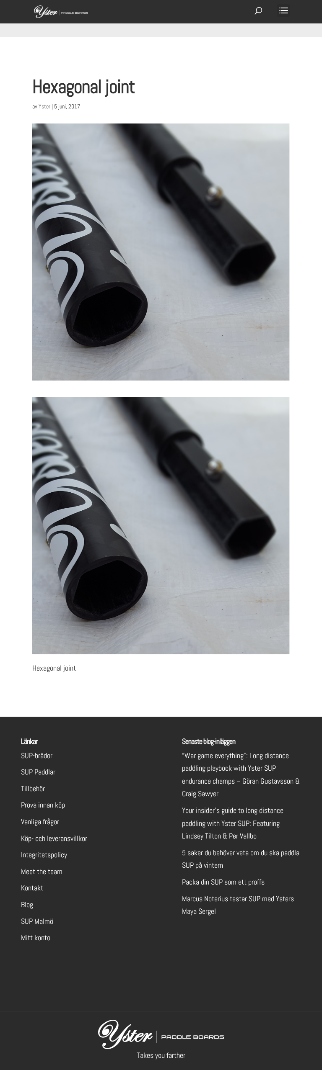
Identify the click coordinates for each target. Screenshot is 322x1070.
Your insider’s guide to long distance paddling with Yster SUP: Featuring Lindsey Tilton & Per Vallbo (232, 823)
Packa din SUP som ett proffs (223, 882)
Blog (27, 904)
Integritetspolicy (44, 854)
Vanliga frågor (40, 821)
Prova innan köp (43, 805)
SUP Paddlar (38, 772)
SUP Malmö (37, 921)
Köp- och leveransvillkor (54, 838)
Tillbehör (33, 788)
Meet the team (41, 871)
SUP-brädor (36, 755)
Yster (44, 106)
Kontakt (32, 888)
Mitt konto (35, 937)
